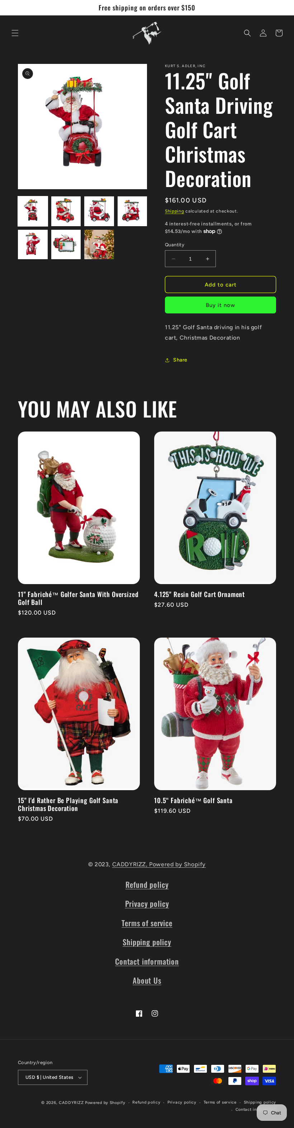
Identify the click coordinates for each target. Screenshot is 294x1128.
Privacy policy (147, 903)
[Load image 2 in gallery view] (66, 211)
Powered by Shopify (177, 864)
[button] (15, 33)
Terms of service (147, 922)
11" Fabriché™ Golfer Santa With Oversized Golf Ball (78, 598)
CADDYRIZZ (71, 1102)
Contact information (147, 961)
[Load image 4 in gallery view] (132, 211)
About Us (147, 980)
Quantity (174, 244)
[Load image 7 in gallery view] (99, 245)
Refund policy (147, 884)
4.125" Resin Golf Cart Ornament (199, 594)
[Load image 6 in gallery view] (66, 245)
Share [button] (180, 360)
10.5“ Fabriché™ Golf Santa (193, 800)
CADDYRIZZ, (131, 864)
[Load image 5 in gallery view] (33, 245)
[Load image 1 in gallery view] (33, 211)
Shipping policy (147, 941)
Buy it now (220, 305)
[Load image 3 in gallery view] (99, 211)
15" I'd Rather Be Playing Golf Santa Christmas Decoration (68, 804)
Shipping (174, 211)
